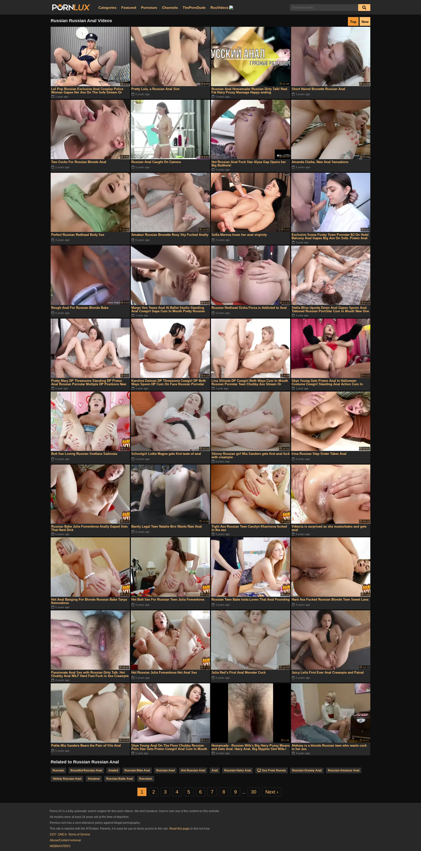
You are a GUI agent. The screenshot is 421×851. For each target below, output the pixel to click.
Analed (113, 770)
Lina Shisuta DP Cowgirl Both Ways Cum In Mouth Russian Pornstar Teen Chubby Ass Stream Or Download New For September (249, 382)
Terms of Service (79, 834)
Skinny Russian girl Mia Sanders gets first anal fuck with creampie (250, 455)
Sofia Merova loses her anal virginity (239, 235)
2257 (53, 834)
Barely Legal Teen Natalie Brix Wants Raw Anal (166, 526)
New (365, 22)
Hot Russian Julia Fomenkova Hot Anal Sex (164, 672)
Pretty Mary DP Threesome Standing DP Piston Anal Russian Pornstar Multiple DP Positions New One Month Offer (88, 382)
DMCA (62, 834)
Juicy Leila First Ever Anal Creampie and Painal (328, 672)
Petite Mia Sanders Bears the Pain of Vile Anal (86, 745)
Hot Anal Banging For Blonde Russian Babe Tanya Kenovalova (89, 601)
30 (253, 792)
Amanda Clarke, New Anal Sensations (320, 162)
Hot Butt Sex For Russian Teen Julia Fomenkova (167, 599)
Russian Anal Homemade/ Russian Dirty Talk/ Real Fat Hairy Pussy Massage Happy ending (249, 90)
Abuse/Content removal (65, 840)
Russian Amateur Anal (343, 770)
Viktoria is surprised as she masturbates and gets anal (329, 528)
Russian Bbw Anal (137, 770)
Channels (170, 7)
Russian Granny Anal (307, 770)
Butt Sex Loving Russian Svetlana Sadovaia (84, 454)
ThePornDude (194, 7)
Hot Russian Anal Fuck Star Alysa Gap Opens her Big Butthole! (248, 163)
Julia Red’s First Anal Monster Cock (238, 672)
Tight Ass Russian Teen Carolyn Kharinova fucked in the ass (249, 528)
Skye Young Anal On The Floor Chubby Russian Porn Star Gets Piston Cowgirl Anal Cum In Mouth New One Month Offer (169, 747)
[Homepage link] (71, 7)
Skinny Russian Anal (67, 778)
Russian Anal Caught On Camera (156, 162)
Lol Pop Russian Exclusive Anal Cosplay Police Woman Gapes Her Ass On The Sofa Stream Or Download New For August (87, 90)
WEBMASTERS (60, 846)
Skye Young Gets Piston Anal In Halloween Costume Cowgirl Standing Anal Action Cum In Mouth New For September (327, 382)
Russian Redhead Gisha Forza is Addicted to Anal (249, 308)
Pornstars (149, 7)
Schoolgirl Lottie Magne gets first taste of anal (166, 454)
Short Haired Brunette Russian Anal (318, 89)
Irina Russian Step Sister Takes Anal (319, 454)
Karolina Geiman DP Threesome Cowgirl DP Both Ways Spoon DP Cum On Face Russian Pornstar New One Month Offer (168, 382)
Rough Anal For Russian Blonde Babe (79, 308)
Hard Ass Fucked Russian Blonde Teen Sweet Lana (330, 599)
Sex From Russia (274, 770)
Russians (145, 778)
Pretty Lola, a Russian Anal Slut (155, 89)
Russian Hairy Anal (237, 770)
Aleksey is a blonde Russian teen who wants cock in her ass (329, 747)
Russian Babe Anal (119, 778)
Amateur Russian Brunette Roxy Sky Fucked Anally (169, 235)
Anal (214, 770)
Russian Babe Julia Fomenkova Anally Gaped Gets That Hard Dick (89, 528)
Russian (58, 770)
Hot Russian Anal (193, 770)
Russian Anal (165, 770)
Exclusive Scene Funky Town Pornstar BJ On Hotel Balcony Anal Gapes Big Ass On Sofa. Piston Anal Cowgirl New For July (330, 236)
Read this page (179, 828)
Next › (271, 792)
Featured (128, 7)
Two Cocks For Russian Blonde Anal (78, 162)
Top (353, 22)
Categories (107, 7)
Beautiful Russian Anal (86, 770)
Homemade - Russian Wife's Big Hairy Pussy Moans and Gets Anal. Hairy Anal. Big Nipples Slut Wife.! (250, 747)
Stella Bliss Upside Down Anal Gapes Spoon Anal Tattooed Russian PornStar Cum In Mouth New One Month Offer (330, 309)
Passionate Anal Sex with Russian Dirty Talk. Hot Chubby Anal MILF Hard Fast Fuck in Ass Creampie (90, 674)
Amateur (94, 778)
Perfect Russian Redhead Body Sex (77, 235)
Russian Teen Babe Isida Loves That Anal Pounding (250, 599)
